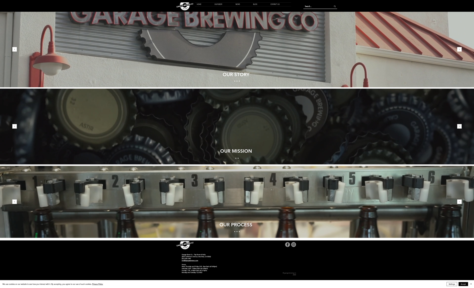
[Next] (459, 49)
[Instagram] (293, 244)
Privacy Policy (97, 284)
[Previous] (14, 49)
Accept (463, 284)
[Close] (471, 284)
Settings (452, 284)
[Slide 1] (234, 231)
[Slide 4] (239, 231)
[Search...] (334, 6)
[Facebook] (287, 244)
